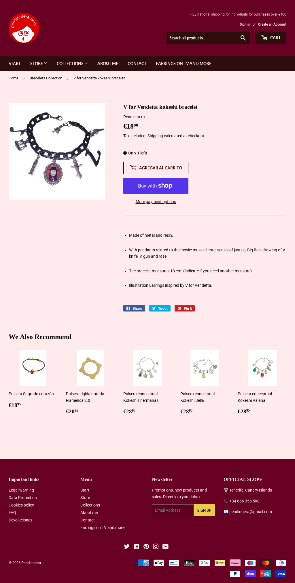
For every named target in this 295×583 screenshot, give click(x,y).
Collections (70, 63)
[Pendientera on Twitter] (127, 547)
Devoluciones (20, 520)
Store (37, 63)
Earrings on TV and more (183, 63)
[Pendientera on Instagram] (156, 547)
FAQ (12, 512)
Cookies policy (21, 505)
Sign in (245, 24)
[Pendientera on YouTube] (165, 547)
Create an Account (272, 24)
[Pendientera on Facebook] (136, 547)
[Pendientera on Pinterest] (146, 547)
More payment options (156, 201)
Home (13, 78)
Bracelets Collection (46, 78)
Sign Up (204, 510)
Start (15, 63)
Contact (137, 63)
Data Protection (23, 497)
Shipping (155, 135)
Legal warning (21, 490)
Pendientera (31, 563)
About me (107, 63)
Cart (275, 37)
